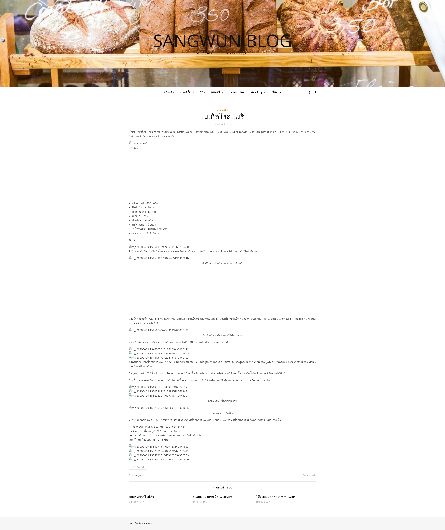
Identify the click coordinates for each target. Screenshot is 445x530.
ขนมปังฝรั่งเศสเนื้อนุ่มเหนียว (212, 497)
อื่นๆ (275, 92)
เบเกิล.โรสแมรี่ (137, 467)
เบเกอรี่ (215, 92)
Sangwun (139, 475)
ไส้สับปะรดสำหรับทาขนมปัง (276, 497)
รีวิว (202, 92)
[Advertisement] (222, 176)
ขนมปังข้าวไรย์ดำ (141, 497)
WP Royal (147, 523)
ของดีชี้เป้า (187, 92)
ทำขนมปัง (222, 110)
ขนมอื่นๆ (256, 92)
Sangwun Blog (222, 40)
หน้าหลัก (168, 92)
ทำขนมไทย (237, 92)
